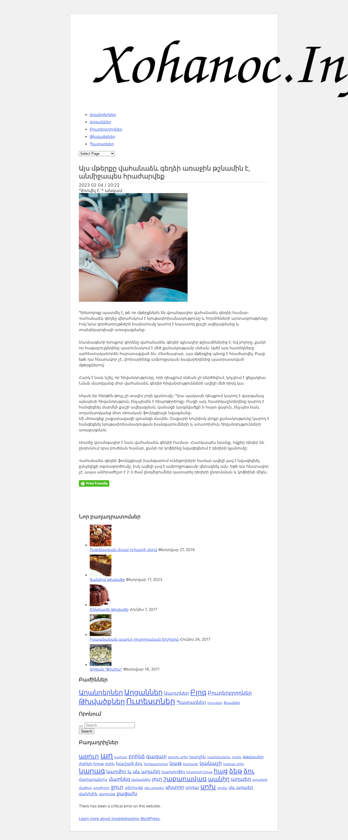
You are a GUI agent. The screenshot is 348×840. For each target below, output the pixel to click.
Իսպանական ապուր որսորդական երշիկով (134, 639)
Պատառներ (102, 143)
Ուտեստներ (150, 701)
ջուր (117, 787)
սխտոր (174, 787)
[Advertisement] (152, 493)
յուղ (157, 779)
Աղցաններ (100, 121)
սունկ (222, 788)
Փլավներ (232, 702)
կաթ (175, 763)
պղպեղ (241, 779)
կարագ (92, 770)
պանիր (218, 778)
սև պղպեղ (241, 787)
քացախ (127, 793)
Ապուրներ (176, 693)
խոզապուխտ (156, 764)
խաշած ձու (129, 763)
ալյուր (89, 756)
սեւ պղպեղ (154, 788)
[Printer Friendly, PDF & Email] (94, 483)
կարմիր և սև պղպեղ (133, 771)
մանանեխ (141, 779)
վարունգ (107, 794)
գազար (156, 756)
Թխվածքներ (102, 136)
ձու (249, 771)
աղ (106, 755)
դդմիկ (236, 757)
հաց (221, 771)
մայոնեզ (119, 779)
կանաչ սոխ (233, 764)
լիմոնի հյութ (91, 763)
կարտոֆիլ (173, 771)
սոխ (208, 786)
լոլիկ (109, 763)
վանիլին (88, 793)
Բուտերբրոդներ (106, 129)
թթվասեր (253, 756)
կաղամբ (190, 764)
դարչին (197, 756)
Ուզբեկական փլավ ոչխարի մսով (123, 549)
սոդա (192, 787)
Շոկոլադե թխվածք (109, 609)
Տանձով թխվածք (107, 579)
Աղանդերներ (103, 114)
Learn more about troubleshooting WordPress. (119, 818)
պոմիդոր (101, 788)
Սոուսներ (214, 703)
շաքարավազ (185, 778)
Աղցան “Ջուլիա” (106, 669)
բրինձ (137, 756)
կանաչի (211, 763)
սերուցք (134, 787)
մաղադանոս (93, 779)
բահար (120, 757)
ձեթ (235, 771)
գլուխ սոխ (178, 757)
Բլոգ (198, 692)
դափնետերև (219, 757)
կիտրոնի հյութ (199, 772)
